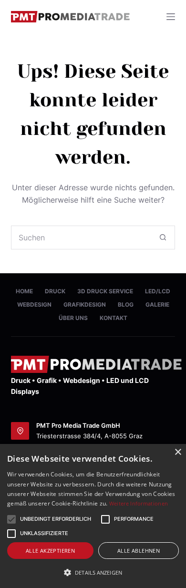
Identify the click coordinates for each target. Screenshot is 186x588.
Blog (126, 304)
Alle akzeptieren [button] (50, 550)
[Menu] (170, 16)
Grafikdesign (84, 304)
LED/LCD (157, 291)
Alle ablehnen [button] (138, 550)
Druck (55, 291)
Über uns (73, 317)
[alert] (93, 516)
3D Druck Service (105, 291)
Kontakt (113, 317)
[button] (55, 519)
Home (24, 291)
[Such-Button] (163, 237)
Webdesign (34, 304)
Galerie (157, 304)
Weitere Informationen (138, 503)
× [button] (177, 452)
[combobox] (81, 237)
